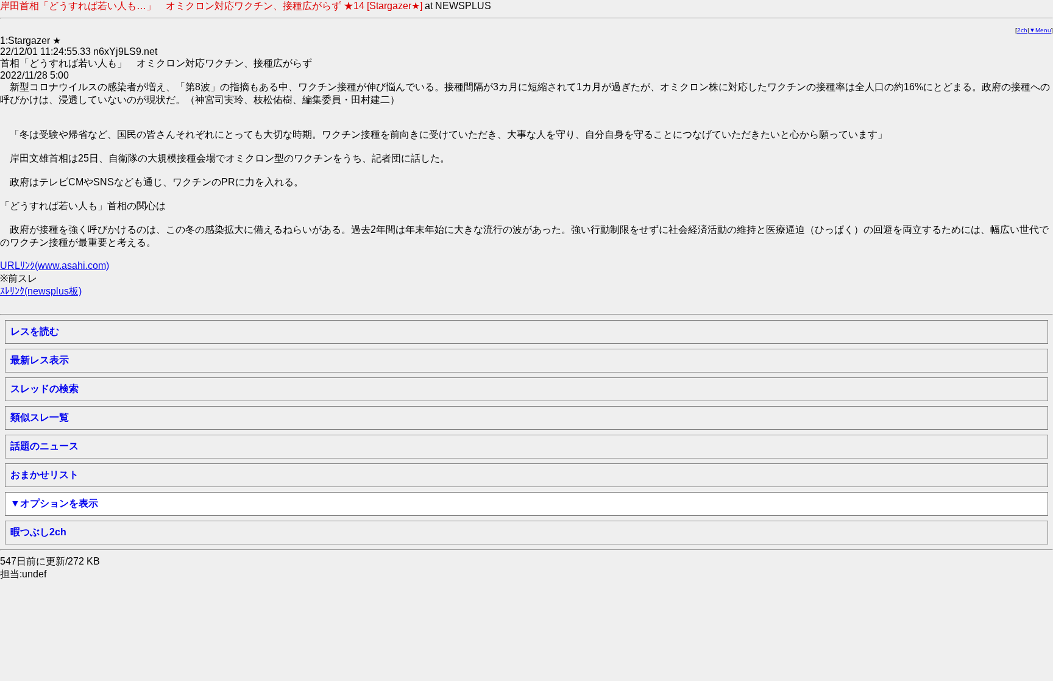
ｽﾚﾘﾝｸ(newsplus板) (41, 291)
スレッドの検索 (44, 388)
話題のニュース (44, 446)
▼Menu (1040, 30)
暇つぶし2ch (38, 532)
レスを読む (34, 331)
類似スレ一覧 (39, 417)
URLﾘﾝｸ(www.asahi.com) (54, 265)
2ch (1022, 30)
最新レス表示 (39, 360)
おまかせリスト (44, 474)
